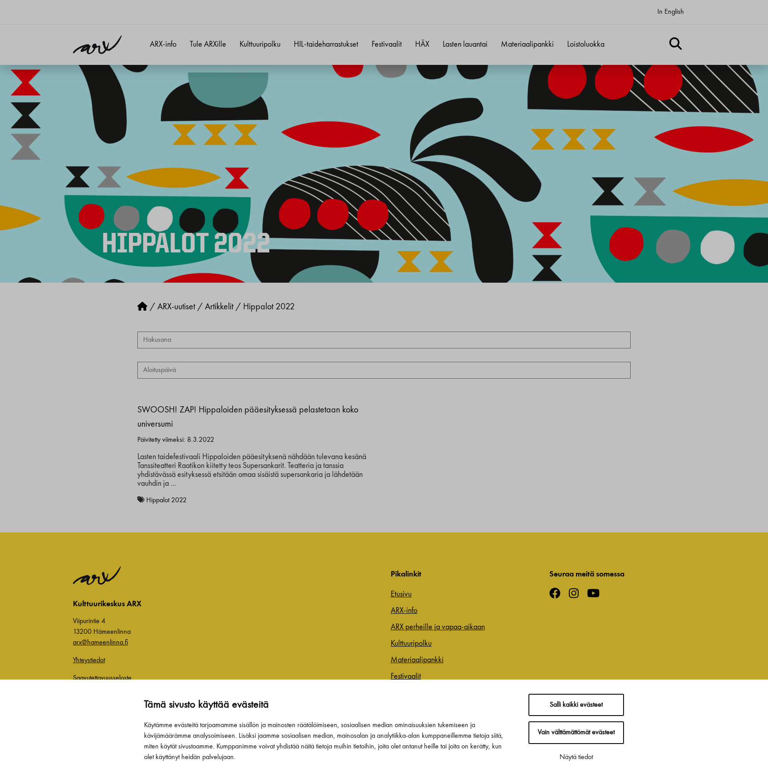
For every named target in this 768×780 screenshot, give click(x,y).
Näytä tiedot (576, 757)
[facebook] (558, 594)
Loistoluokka (585, 44)
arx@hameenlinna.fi (100, 642)
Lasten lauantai (465, 44)
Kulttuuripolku (260, 44)
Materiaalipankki (527, 44)
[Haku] (675, 44)
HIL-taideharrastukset (326, 44)
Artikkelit (219, 307)
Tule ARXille (208, 44)
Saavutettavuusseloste (102, 678)
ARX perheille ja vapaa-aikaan (438, 627)
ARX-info (163, 44)
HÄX (422, 44)
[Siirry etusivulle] (142, 307)
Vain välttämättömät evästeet (576, 732)
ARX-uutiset (176, 307)
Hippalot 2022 (166, 500)
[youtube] (596, 594)
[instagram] (577, 594)
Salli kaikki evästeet (576, 704)
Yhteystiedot (89, 660)
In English (670, 12)
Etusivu (401, 594)
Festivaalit (387, 44)
